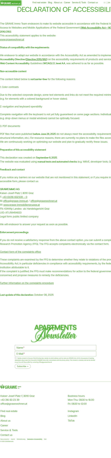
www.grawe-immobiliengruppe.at (21, 204)
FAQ (45, 439)
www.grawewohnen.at (12, 39)
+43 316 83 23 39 (9, 399)
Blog (50, 2)
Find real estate (39, 2)
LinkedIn (72, 415)
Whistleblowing (21, 439)
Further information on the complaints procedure (27, 283)
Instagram (73, 411)
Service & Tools (79, 2)
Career (67, 2)
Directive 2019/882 (36, 59)
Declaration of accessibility (34, 439)
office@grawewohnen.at (43, 200)
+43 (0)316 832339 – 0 (14, 197)
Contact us (93, 2)
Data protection (4, 439)
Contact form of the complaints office (20, 251)
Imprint (13, 439)
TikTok (71, 420)
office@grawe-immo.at (15, 200)
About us (58, 2)
